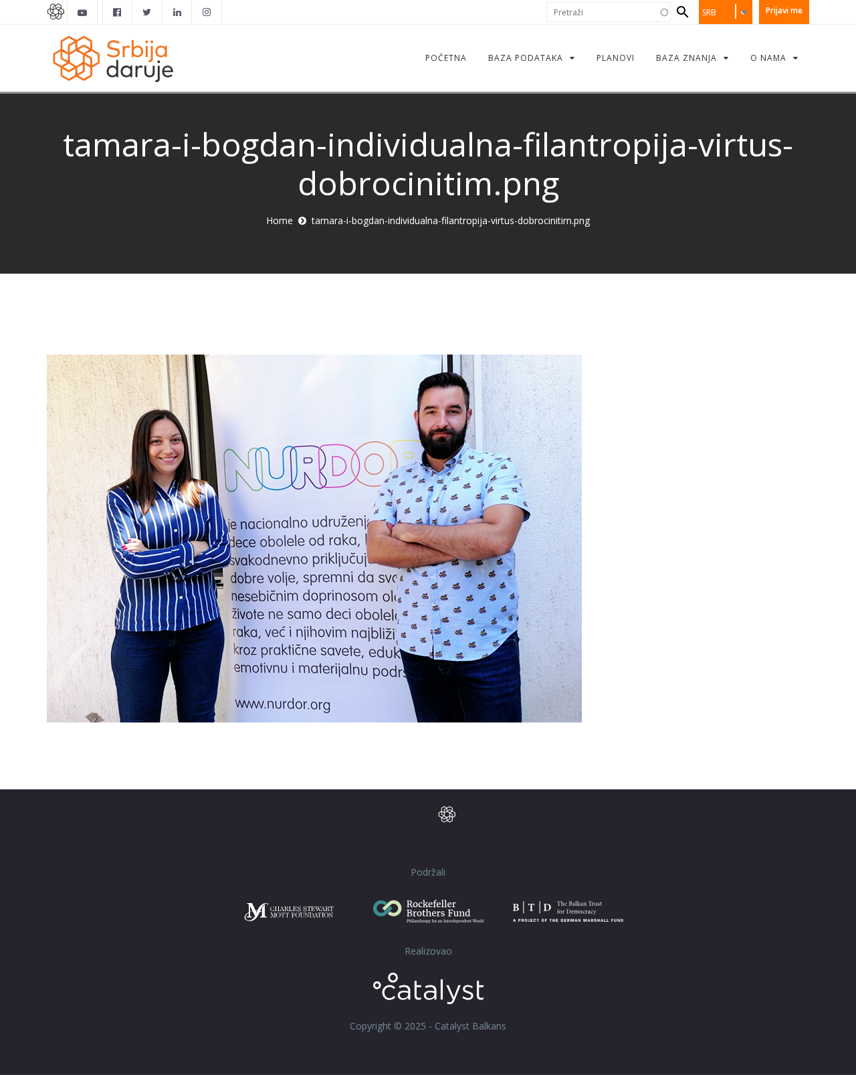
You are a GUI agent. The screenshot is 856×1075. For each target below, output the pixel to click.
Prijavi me (784, 10)
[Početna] (112, 58)
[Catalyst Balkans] (117, 12)
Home (279, 220)
